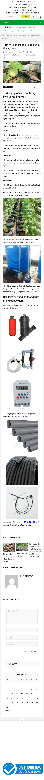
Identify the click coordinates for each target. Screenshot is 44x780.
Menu (6, 23)
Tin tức (17, 55)
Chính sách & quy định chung (22, 733)
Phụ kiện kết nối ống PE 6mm (30, 750)
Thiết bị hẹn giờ (20, 31)
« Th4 (7, 711)
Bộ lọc (22, 305)
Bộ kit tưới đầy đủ (20, 27)
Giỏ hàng (34, 748)
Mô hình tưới (11, 35)
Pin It (34, 87)
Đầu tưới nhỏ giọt (7, 31)
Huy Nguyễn (9, 52)
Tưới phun (31, 27)
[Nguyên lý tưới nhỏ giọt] (22, 547)
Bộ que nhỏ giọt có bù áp (18, 416)
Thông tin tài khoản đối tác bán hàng (17, 756)
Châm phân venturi (32, 305)
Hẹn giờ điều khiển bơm (11, 308)
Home (2, 35)
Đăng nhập (18, 748)
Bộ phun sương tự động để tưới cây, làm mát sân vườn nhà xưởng (22, 729)
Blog (27, 727)
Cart (38, 17)
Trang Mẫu (34, 756)
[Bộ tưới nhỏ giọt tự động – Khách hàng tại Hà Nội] (9, 548)
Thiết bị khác (32, 31)
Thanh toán (20, 753)
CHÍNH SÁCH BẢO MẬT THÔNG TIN (22, 1)
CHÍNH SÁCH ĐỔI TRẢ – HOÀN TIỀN (22, 10)
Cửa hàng (10, 748)
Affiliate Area (19, 727)
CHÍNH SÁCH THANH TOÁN (23, 4)
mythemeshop (25, 724)
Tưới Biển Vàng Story (22, 759)
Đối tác (27, 748)
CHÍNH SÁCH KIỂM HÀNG (14, 13)
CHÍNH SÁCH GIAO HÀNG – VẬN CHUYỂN (22, 7)
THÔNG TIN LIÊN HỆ (32, 13)
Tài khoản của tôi (9, 753)
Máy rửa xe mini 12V (11, 750)
